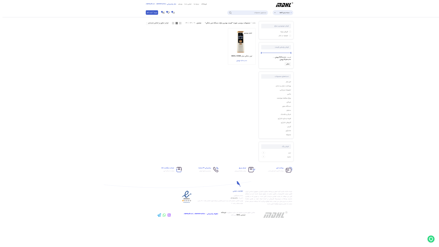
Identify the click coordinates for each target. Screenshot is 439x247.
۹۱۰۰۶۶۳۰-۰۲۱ (234, 198)
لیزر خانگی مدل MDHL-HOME (241, 56)
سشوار (288, 110)
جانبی (289, 94)
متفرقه (288, 135)
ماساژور (288, 131)
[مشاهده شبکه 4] (177, 23)
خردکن (288, 102)
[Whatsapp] (164, 215)
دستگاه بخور (286, 106)
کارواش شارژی (286, 122)
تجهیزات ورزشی (285, 90)
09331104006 (188, 214)
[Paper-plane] (159, 215)
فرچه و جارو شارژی (284, 118)
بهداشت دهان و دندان (283, 86)
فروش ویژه (284, 32)
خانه (254, 23)
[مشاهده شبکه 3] (180, 23)
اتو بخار (288, 82)
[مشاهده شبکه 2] (173, 23)
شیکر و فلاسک (286, 114)
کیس (289, 127)
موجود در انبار (283, 36)
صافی (287, 64)
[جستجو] (230, 12)
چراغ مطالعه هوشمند (284, 98)
